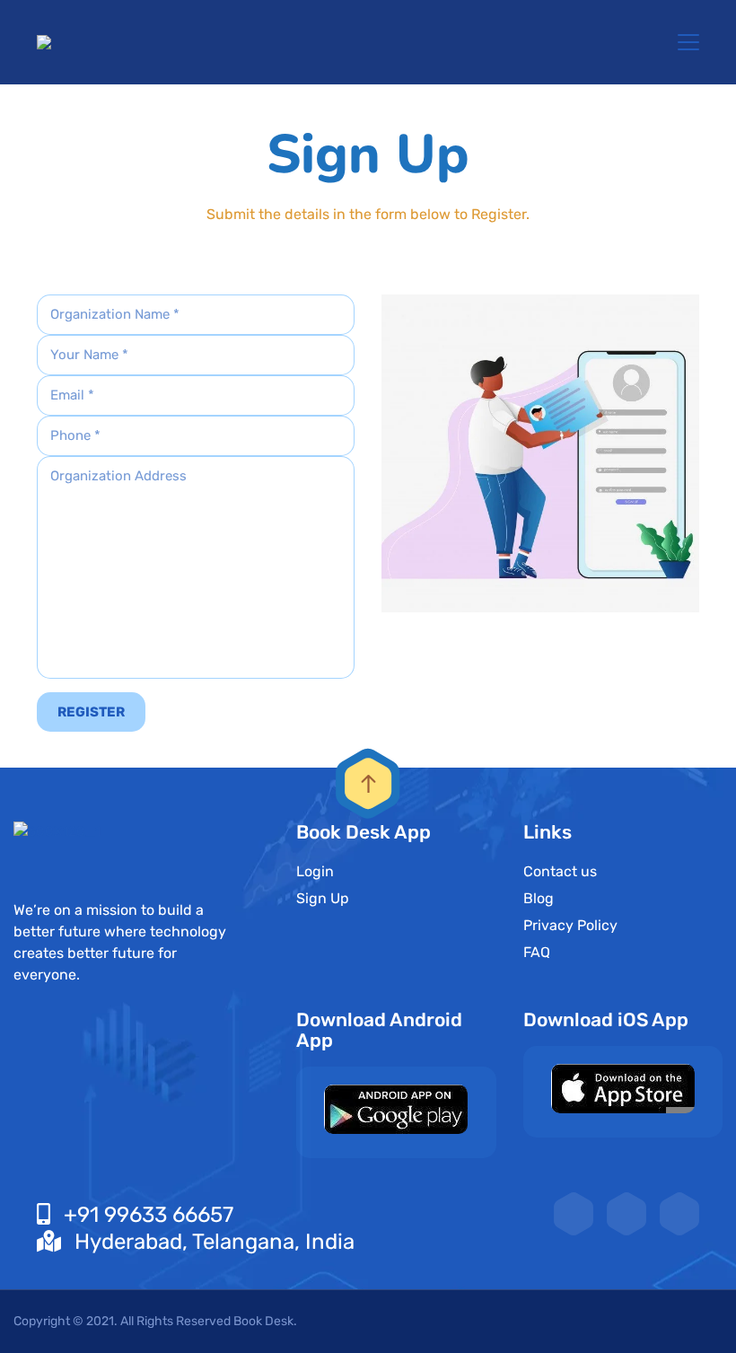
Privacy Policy (570, 925)
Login (315, 871)
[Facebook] (679, 1213)
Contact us (560, 871)
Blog (538, 898)
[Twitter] (626, 1213)
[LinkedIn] (573, 1213)
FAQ (536, 952)
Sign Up (322, 898)
